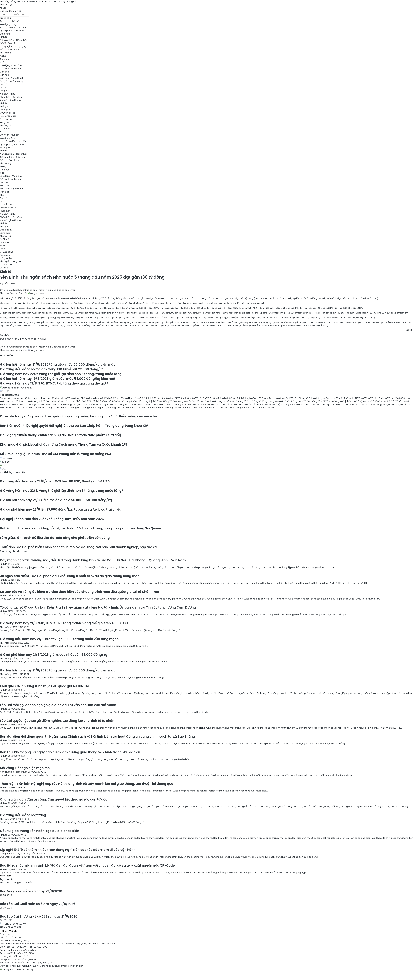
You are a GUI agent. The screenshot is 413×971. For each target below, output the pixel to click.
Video (3, 245)
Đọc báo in (6, 119)
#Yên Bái (16, 338)
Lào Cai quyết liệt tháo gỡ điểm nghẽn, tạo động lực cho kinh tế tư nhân (57, 720)
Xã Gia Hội (171, 398)
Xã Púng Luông (94, 398)
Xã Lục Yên (393, 398)
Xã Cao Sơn (347, 404)
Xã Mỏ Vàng (363, 398)
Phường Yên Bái (173, 407)
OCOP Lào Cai (7, 43)
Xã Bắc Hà (262, 404)
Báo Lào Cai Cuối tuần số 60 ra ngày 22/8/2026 (37, 904)
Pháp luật (5, 90)
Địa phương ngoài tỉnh (12, 398)
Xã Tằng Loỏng (267, 401)
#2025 (43, 338)
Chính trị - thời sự (9, 21)
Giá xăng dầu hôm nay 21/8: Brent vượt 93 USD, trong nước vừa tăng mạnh (59, 639)
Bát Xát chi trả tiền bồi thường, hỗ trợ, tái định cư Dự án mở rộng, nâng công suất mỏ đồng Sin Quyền (80, 528)
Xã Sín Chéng (375, 404)
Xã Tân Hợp (329, 398)
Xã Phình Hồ (146, 398)
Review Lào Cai (8, 115)
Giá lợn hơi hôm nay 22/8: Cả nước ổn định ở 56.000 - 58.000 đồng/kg (56, 500)
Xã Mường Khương (319, 404)
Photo (3, 248)
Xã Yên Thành (65, 401)
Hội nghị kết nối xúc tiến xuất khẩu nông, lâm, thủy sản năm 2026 (52, 519)
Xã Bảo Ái (103, 401)
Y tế (2, 62)
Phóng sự (5, 109)
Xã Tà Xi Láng (45, 407)
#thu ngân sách (30, 338)
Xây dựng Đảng (8, 24)
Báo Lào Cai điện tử (10, 10)
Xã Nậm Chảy (79, 404)
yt (4, 7)
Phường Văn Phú (156, 407)
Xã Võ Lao (400, 401)
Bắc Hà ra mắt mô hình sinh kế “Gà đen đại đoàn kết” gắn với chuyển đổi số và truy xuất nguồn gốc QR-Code (87, 865)
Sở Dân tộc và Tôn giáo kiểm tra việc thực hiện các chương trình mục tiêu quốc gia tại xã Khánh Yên (79, 592)
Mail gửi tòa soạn (48, 1)
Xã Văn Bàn (18, 404)
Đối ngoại (5, 33)
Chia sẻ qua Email (65, 289)
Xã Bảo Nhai (237, 404)
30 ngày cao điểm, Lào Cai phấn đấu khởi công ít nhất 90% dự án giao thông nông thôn (69, 576)
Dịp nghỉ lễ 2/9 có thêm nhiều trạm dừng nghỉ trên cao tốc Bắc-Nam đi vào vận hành (68, 850)
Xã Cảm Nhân (50, 401)
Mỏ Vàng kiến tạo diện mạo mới (25, 768)
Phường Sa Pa (266, 407)
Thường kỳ (5, 125)
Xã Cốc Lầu (224, 404)
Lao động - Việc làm (11, 65)
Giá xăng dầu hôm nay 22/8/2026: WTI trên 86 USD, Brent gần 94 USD (55, 481)
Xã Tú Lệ (106, 398)
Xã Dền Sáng (310, 401)
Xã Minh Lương (64, 404)
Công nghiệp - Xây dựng (13, 46)
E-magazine (6, 251)
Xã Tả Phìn (212, 404)
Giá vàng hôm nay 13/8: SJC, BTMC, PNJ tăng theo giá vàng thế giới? (54, 383)
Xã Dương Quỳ (32, 404)
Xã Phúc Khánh (151, 404)
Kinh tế (3, 36)
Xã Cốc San (190, 401)
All (1, 131)
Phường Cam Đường (231, 407)
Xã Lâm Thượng (378, 398)
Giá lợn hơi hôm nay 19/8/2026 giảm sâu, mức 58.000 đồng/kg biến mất (57, 378)
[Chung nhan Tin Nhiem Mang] (16, 968)
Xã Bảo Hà (164, 404)
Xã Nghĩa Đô (106, 404)
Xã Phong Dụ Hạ (267, 398)
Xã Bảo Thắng (251, 401)
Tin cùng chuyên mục (14, 551)
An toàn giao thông (10, 100)
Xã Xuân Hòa (136, 404)
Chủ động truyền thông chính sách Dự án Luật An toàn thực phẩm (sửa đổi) (60, 435)
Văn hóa (4, 74)
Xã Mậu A (340, 398)
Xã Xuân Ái (351, 398)
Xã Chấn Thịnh (235, 398)
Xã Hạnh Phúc (132, 398)
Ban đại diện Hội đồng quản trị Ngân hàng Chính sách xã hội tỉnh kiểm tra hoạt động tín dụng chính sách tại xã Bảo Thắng (97, 736)
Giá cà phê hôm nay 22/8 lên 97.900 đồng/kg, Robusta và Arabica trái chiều (60, 509)
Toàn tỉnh (46, 398)
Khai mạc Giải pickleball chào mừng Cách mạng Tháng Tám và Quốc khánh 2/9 (63, 444)
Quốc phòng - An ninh (12, 30)
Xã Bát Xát (389, 401)
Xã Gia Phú (281, 401)
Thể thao (4, 103)
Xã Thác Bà (79, 401)
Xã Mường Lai (35, 401)
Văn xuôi (4, 191)
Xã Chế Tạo (6, 407)
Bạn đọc (4, 71)
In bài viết (50, 289)
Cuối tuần (5, 128)
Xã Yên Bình (91, 401)
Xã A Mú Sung (332, 401)
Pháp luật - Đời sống (11, 97)
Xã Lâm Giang (298, 398)
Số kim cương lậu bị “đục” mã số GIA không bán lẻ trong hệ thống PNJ (55, 454)
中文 (10, 4)
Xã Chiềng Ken (48, 404)
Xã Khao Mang (59, 398)
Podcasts (5, 255)
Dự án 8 (4, 267)
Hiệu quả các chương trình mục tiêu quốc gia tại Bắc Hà (44, 686)
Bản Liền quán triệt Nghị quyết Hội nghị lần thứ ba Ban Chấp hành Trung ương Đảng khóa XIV (74, 425)
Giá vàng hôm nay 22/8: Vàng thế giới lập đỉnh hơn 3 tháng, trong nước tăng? (61, 374)
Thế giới (4, 106)
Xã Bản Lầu (335, 404)
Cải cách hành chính (11, 68)
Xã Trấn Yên (115, 401)
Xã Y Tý (321, 401)
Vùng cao (5, 122)
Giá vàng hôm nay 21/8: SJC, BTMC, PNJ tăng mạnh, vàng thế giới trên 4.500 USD (64, 623)
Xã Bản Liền (250, 404)
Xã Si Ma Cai (361, 404)
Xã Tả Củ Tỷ (274, 404)
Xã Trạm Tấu (118, 398)
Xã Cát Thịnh (59, 407)
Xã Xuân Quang (235, 401)
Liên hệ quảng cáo (67, 1)
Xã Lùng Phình (288, 404)
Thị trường (5, 52)
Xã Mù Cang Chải (76, 398)
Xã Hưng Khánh (130, 401)
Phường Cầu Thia (137, 407)
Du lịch (3, 87)
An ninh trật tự (7, 93)
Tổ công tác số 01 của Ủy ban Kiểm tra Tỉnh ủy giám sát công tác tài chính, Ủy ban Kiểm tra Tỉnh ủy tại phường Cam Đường (98, 607)
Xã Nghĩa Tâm (250, 398)
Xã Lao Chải (19, 407)
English (4, 4)
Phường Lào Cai (250, 407)
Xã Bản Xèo (377, 401)
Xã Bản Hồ (190, 404)
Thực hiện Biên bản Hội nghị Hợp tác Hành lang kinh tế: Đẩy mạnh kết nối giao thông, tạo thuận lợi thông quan (87, 783)
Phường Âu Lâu (212, 407)
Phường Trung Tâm (118, 407)
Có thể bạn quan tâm (13, 472)
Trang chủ (5, 17)
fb (1, 7)
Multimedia (6, 242)
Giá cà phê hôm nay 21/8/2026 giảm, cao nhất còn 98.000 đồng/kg (53, 654)
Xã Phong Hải (219, 401)
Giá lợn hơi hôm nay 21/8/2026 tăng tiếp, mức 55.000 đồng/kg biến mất (57, 364)
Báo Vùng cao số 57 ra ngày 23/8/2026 (31, 891)
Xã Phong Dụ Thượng (77, 407)
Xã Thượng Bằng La (216, 398)
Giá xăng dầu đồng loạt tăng (23, 815)
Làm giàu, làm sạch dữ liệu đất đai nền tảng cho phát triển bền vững (55, 538)
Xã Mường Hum (295, 401)
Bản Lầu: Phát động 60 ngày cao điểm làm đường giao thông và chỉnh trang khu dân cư (70, 752)
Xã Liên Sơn (159, 398)
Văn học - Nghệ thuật (11, 77)
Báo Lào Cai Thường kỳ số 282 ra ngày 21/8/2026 (38, 916)
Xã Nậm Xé (388, 404)
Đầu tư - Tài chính (9, 49)
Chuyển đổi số (7, 112)
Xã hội (3, 55)
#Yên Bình (5, 338)
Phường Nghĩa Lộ (98, 407)
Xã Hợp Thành (204, 401)
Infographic (6, 258)
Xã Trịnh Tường (348, 401)
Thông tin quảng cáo (11, 261)
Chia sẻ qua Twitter (34, 289)
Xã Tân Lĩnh (405, 398)
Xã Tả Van (201, 404)
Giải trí (3, 84)
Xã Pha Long (303, 404)
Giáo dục (4, 59)
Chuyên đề (6, 264)
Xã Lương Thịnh (147, 401)
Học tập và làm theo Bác (13, 27)
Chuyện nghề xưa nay (11, 81)
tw (8, 934)
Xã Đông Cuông (314, 398)
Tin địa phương (9, 394)
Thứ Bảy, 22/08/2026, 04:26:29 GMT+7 (19, 1)
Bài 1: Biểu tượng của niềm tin (78, 416)
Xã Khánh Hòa (7, 401)
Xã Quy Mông (176, 401)
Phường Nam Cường (193, 407)
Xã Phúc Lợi (21, 401)
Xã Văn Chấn (199, 398)
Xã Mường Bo (177, 404)
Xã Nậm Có (32, 407)
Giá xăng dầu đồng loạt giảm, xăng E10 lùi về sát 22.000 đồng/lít (51, 369)
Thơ (2, 195)
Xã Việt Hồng (162, 401)
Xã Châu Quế (283, 398)
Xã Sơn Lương (184, 398)
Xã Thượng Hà (121, 404)
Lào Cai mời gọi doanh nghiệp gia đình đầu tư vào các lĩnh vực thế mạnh (58, 705)
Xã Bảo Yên (93, 404)
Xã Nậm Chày (363, 401)
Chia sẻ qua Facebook (12, 289)
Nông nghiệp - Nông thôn (13, 40)
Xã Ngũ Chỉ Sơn (402, 404)
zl (6, 7)
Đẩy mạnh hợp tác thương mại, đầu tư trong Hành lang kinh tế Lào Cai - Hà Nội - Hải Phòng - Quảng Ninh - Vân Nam (93, 560)
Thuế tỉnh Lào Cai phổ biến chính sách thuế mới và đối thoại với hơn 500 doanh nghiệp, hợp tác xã (78, 547)
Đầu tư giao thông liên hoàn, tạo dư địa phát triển (39, 831)
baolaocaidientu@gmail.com (22, 950)
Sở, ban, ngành (33, 398)
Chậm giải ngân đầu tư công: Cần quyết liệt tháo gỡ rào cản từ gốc (53, 799)
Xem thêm (5, 875)
